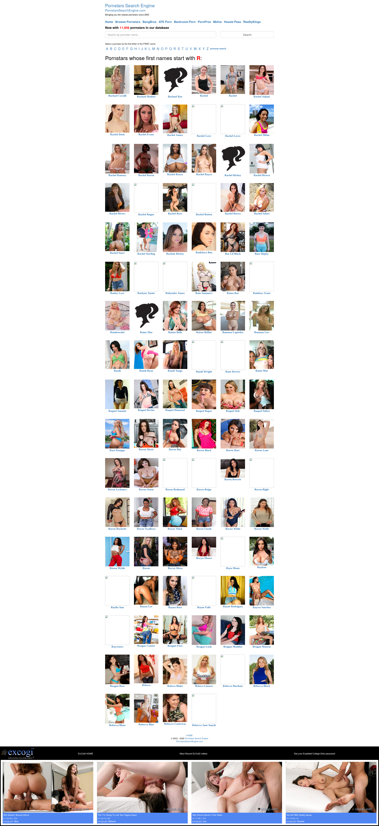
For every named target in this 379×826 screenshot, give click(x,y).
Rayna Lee (146, 606)
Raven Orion (146, 489)
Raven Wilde (232, 528)
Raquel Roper (204, 410)
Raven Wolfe (261, 528)
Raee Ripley (262, 253)
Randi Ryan (146, 370)
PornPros (204, 22)
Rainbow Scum (261, 293)
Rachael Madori (146, 96)
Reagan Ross (117, 685)
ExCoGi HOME (85, 753)
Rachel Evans (146, 134)
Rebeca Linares (204, 685)
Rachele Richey (175, 253)
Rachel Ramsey (117, 175)
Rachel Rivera (262, 175)
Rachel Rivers (117, 213)
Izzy (205, 821)
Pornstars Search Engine (130, 5)
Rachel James (175, 135)
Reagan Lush (204, 646)
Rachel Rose (175, 213)
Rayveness (117, 646)
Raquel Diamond (175, 410)
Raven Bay (175, 449)
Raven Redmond (175, 489)
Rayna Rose (175, 607)
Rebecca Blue (146, 724)
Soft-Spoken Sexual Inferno (16, 814)
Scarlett (300, 821)
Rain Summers (203, 293)
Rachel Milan (261, 135)
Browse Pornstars (127, 22)
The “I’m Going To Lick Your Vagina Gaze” (117, 814)
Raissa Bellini (204, 332)
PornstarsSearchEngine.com (125, 10)
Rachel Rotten (204, 214)
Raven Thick (175, 528)
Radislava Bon (204, 252)
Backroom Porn (185, 22)
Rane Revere (232, 371)
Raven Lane (262, 450)
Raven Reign (204, 489)
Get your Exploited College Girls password (314, 753)
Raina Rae (233, 293)
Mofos (217, 22)
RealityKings (252, 22)
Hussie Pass (232, 22)
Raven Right (261, 489)
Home (109, 22)
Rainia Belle (175, 332)
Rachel (204, 95)
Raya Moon (233, 568)
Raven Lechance (117, 489)
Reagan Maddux (232, 646)
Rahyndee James (175, 293)
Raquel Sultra (262, 410)
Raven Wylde (117, 568)
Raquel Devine (146, 410)
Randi (117, 370)
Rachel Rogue (146, 214)
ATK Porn (165, 22)
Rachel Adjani (262, 96)
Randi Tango (175, 370)
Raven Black (204, 450)
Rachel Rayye (204, 174)
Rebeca (146, 685)
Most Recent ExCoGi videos (193, 753)
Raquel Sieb (233, 410)
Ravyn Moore (204, 558)
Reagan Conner (146, 645)
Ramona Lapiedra (232, 332)
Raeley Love (117, 293)
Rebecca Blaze (117, 725)
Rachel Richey (233, 175)
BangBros (149, 22)
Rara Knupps (117, 450)
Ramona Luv (261, 332)
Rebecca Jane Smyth (204, 725)
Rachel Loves (232, 135)
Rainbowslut (117, 332)
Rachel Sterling (146, 253)
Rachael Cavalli (117, 95)
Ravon (146, 568)
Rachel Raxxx (175, 174)
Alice (16, 821)
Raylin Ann (117, 607)
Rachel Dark (117, 134)
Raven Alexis (146, 449)
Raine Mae (146, 332)
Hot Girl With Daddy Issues (299, 814)
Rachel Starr (117, 252)
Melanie (112, 821)
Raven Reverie (232, 479)
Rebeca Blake (175, 685)
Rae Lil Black (233, 253)
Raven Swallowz (146, 528)
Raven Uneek (204, 528)
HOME (189, 735)
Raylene (261, 567)
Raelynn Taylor (146, 293)
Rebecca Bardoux (233, 685)
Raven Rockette (117, 528)
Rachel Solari (261, 213)
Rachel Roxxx (233, 213)
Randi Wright (204, 371)
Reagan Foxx (175, 645)
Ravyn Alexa (175, 568)
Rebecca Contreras (175, 723)
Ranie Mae (262, 370)
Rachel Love (204, 135)
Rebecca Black (261, 685)
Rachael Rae (175, 96)
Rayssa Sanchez (262, 607)
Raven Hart (233, 450)
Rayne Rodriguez (233, 606)
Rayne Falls (204, 607)
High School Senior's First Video (207, 814)
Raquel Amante (117, 410)
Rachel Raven (146, 175)
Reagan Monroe (262, 646)
